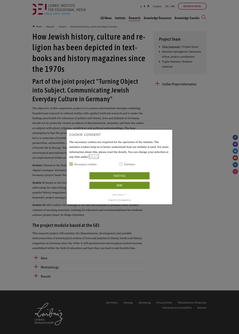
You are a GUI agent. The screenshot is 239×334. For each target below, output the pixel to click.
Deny (119, 185)
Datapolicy (125, 200)
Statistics (129, 164)
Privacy (93, 157)
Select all (120, 175)
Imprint (112, 200)
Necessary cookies (85, 164)
